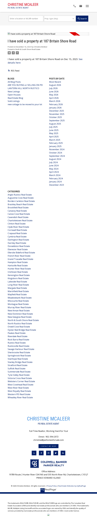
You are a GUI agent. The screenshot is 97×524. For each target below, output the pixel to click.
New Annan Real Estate (19, 310)
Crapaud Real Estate (17, 233)
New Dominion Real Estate (20, 313)
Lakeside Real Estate (17, 281)
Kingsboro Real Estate (18, 278)
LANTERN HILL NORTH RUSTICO (23, 88)
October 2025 (55, 117)
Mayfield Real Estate (17, 294)
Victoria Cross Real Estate (20, 378)
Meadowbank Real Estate (20, 297)
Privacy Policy (52, 486)
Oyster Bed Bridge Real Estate (22, 330)
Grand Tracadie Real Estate (20, 259)
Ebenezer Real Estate (18, 249)
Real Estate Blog (15, 98)
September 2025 (57, 120)
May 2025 (53, 133)
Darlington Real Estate (18, 239)
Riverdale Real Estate (17, 336)
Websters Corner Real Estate (21, 381)
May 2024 (53, 168)
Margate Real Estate (17, 288)
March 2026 (54, 101)
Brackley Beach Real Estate (20, 204)
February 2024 (56, 178)
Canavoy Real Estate (17, 210)
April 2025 (54, 136)
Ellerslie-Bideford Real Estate (21, 252)
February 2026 (56, 104)
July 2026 (53, 88)
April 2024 (54, 172)
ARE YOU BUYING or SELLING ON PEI (25, 85)
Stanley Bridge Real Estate (20, 362)
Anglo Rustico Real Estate (20, 194)
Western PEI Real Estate (19, 394)
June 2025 (53, 130)
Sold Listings (14, 101)
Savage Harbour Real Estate (21, 349)
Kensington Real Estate (19, 275)
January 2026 (55, 107)
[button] (49, 446)
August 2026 (55, 85)
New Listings (14, 91)
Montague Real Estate (18, 304)
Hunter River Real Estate (19, 268)
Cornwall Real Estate (17, 230)
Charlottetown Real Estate (20, 220)
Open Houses (14, 94)
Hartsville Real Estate (18, 265)
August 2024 (55, 159)
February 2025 (56, 143)
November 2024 (56, 149)
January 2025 (55, 146)
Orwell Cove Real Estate (19, 326)
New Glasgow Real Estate (20, 317)
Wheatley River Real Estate (20, 397)
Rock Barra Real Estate (18, 339)
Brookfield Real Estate (18, 207)
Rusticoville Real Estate (18, 346)
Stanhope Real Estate (18, 358)
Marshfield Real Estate (18, 291)
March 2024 (54, 175)
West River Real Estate (18, 387)
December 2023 (56, 185)
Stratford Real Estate (17, 365)
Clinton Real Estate (17, 223)
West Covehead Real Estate (20, 384)
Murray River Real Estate (19, 307)
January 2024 (55, 181)
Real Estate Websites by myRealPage (72, 486)
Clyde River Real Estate (18, 227)
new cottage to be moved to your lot (25, 104)
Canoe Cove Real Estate (19, 214)
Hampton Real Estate (18, 262)
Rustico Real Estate (17, 342)
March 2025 (54, 139)
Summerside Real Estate (19, 371)
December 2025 (56, 110)
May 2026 (53, 94)
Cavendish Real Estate (18, 217)
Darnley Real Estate (17, 243)
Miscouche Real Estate (18, 300)
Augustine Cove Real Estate (21, 197)
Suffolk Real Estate (16, 368)
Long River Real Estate (18, 284)
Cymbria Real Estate (17, 236)
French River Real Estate (19, 255)
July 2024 (53, 162)
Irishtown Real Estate (18, 272)
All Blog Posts (14, 81)
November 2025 (56, 114)
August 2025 (55, 123)
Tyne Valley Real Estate (19, 375)
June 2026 (53, 91)
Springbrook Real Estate (19, 355)
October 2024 (55, 152)
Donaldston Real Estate (19, 246)
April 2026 (54, 98)
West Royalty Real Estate (19, 391)
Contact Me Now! (48, 446)
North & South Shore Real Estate (27, 49)
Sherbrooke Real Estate (19, 352)
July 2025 (53, 127)
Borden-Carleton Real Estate (21, 201)
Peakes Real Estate (17, 333)
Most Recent (55, 81)
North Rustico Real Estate (20, 323)
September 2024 (57, 156)
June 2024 (53, 165)
